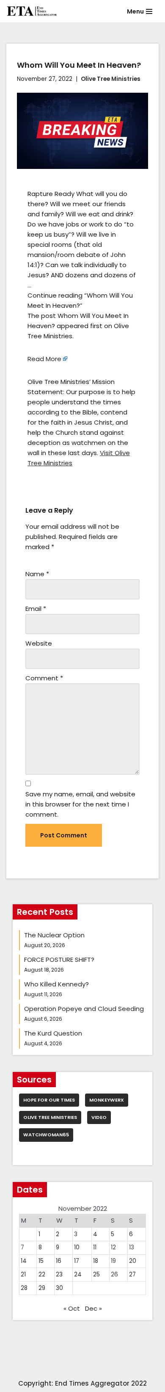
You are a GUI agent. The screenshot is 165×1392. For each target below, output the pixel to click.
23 (59, 1274)
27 (132, 1274)
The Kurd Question (53, 1033)
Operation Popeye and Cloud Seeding (84, 1008)
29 (41, 1288)
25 (96, 1274)
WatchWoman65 (46, 1134)
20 (132, 1261)
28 (24, 1288)
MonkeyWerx (106, 1099)
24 (78, 1274)
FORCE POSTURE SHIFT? (59, 959)
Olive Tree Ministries (110, 79)
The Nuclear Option (54, 935)
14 (24, 1261)
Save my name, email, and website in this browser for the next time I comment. (80, 804)
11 (94, 1247)
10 (77, 1247)
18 (95, 1261)
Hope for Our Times (49, 1099)
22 (41, 1274)
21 (23, 1274)
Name (37, 573)
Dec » (93, 1308)
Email (35, 608)
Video (99, 1117)
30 (59, 1288)
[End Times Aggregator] (31, 11)
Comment (44, 678)
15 (41, 1261)
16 (58, 1261)
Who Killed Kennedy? (56, 984)
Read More (44, 358)
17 (76, 1261)
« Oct (71, 1308)
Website (38, 643)
